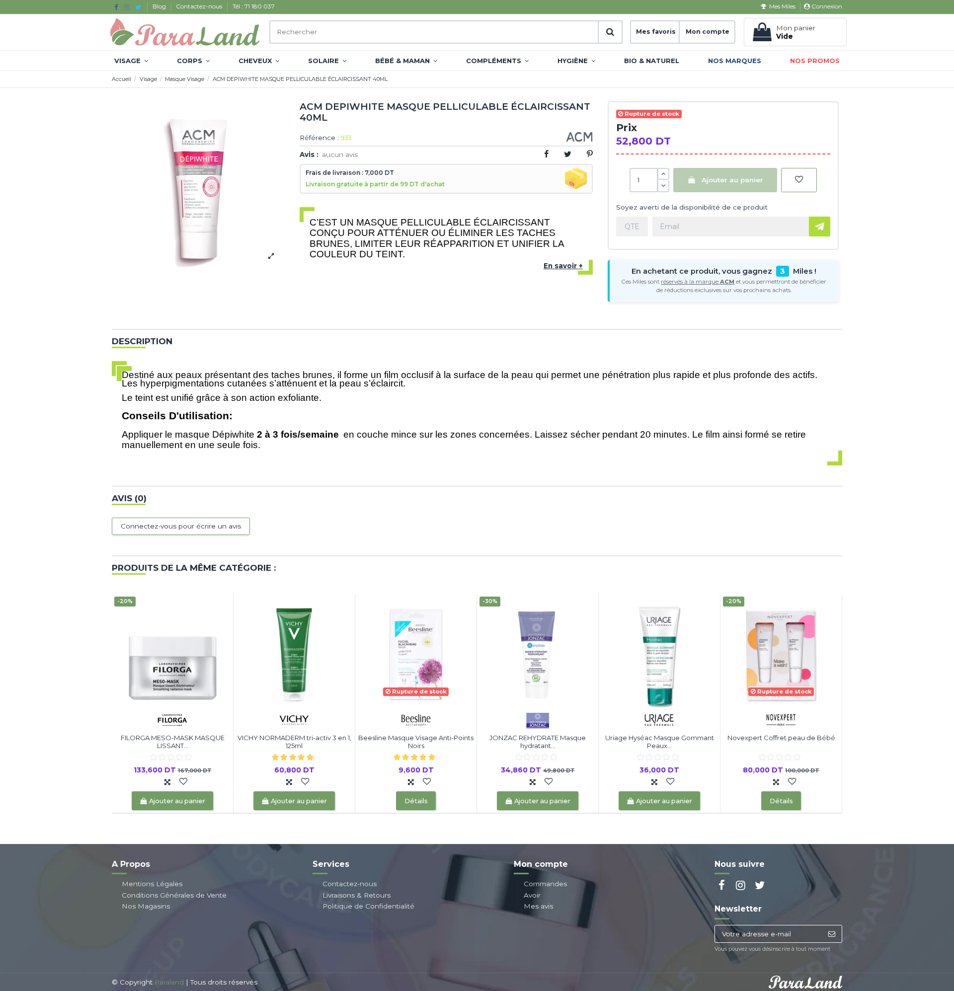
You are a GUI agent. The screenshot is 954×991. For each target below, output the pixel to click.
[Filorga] (172, 719)
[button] (131, 61)
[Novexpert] (781, 719)
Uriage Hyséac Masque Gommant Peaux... (659, 742)
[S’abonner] (831, 933)
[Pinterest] (590, 154)
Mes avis (538, 906)
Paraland (169, 982)
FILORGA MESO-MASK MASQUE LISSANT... (173, 742)
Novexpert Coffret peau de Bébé (781, 738)
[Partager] (546, 154)
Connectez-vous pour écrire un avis (181, 526)
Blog (160, 6)
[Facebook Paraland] (116, 7)
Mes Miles (782, 6)
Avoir (532, 895)
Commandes (545, 884)
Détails (416, 801)
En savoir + (563, 266)
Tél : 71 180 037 (254, 6)
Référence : (319, 138)
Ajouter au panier (732, 180)
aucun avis (340, 154)
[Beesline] (416, 719)
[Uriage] (659, 719)
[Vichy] (294, 719)
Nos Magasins (146, 906)
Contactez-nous (200, 6)
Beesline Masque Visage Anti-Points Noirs (416, 742)
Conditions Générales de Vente (174, 895)
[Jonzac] (538, 719)
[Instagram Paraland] (127, 7)
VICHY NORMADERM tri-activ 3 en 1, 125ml (294, 742)
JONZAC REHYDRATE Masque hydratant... (537, 742)
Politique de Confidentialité (368, 906)
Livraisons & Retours (356, 895)
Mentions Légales (152, 884)
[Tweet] (567, 154)
